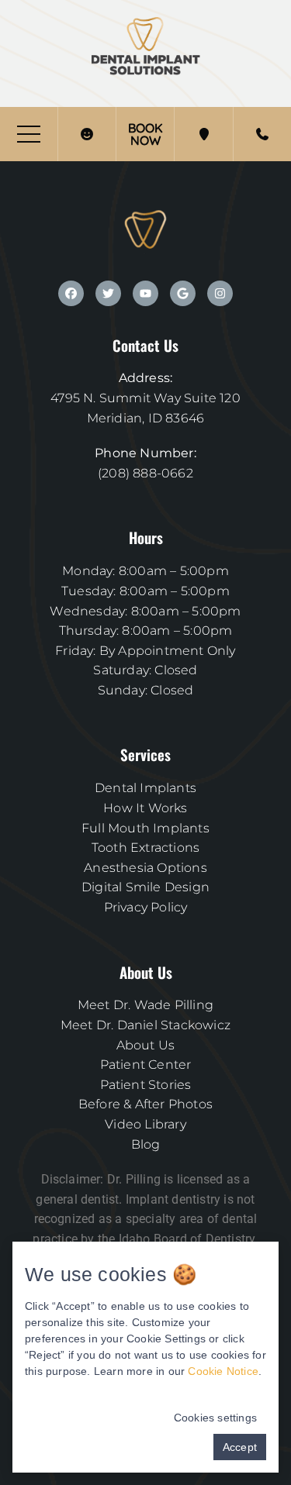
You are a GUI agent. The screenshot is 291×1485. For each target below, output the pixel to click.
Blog (146, 1144)
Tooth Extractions (145, 847)
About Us (145, 1045)
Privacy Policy (146, 907)
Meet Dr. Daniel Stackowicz (145, 1025)
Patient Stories (146, 1084)
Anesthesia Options (145, 867)
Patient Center (146, 1064)
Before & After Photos (145, 1104)
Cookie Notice (223, 1371)
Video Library (145, 1124)
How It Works (145, 808)
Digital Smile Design (145, 887)
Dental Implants (145, 787)
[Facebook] (71, 293)
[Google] (183, 293)
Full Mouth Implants (145, 828)
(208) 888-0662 (145, 473)
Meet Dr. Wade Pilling (145, 1004)
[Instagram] (220, 293)
